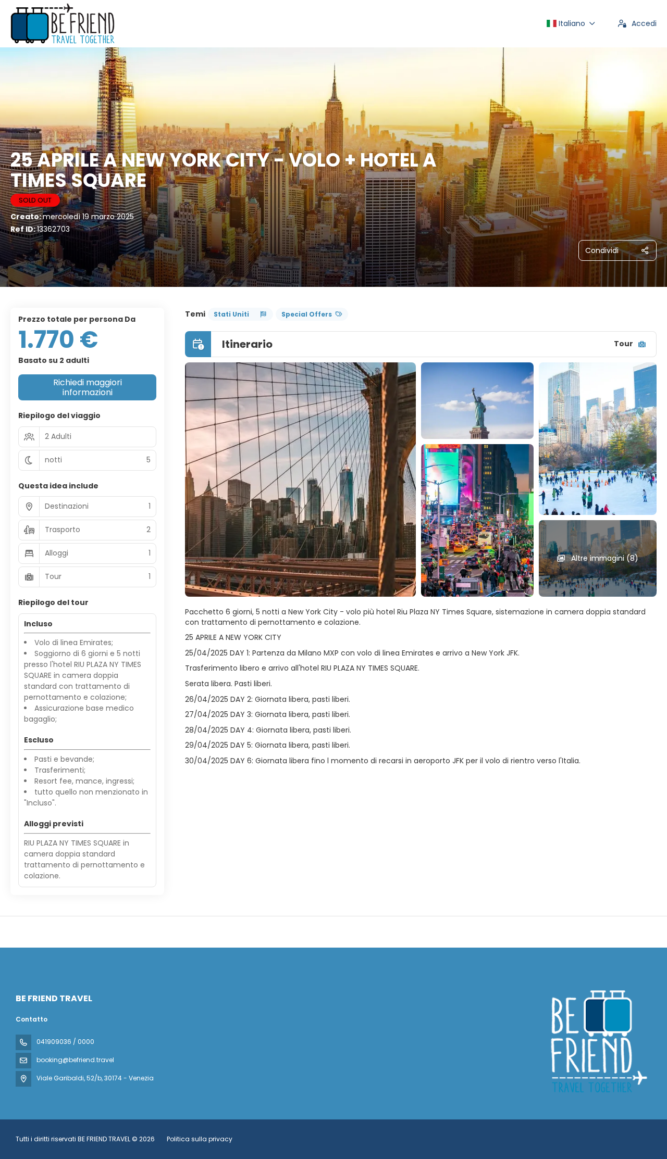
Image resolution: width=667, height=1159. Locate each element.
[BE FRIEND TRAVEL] (598, 1041)
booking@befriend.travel (75, 1059)
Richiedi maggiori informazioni (87, 387)
